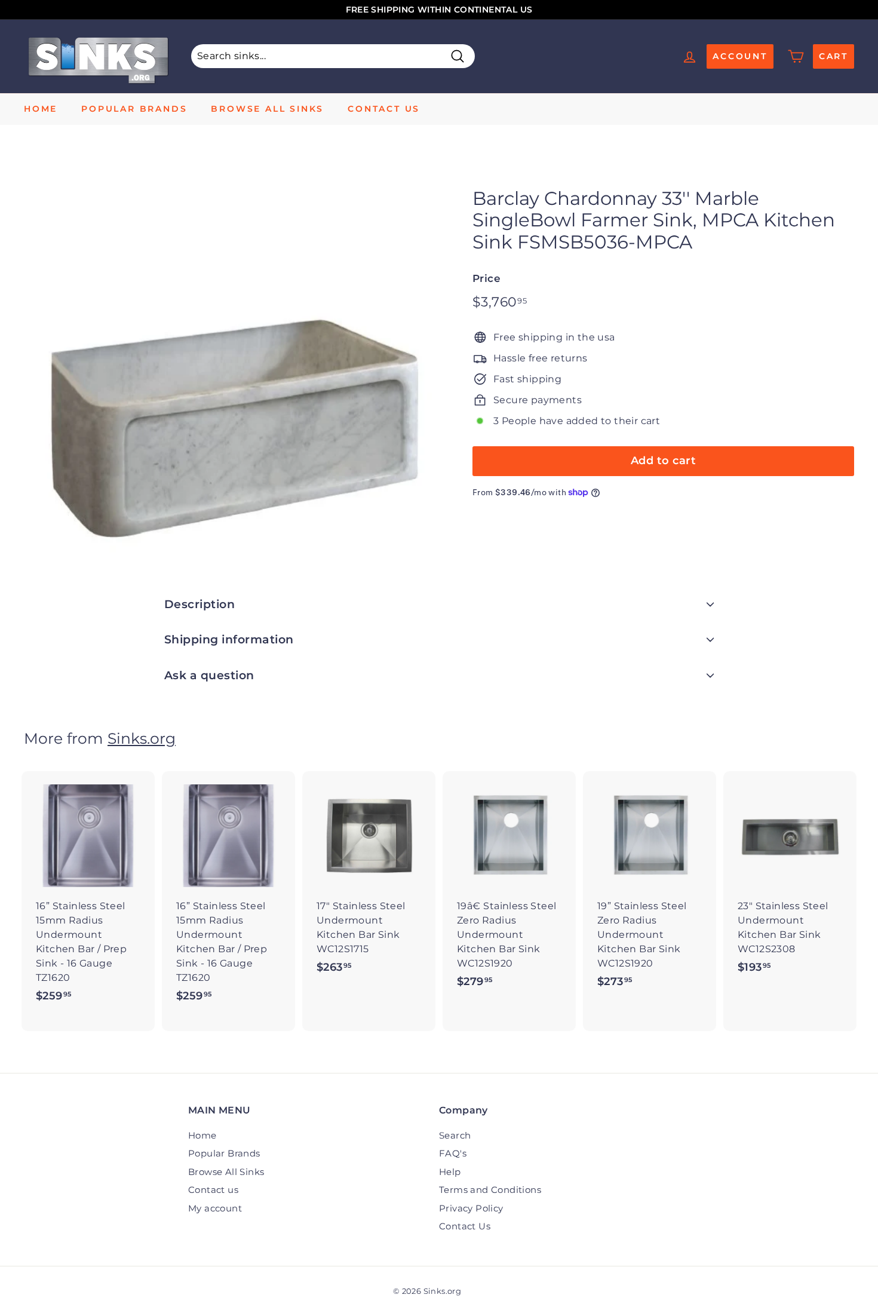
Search (455, 1135)
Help (450, 1171)
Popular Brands (134, 108)
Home (40, 108)
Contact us (384, 108)
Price (486, 278)
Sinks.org (142, 738)
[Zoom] (228, 359)
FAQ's (452, 1153)
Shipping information (229, 639)
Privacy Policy (471, 1208)
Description (199, 604)
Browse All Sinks (267, 108)
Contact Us (464, 1226)
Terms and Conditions (490, 1189)
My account (215, 1208)
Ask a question (209, 675)
